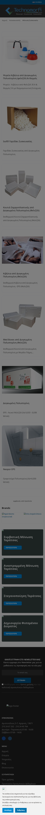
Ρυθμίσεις (21, 810)
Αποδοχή (8, 810)
